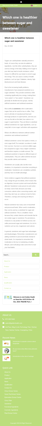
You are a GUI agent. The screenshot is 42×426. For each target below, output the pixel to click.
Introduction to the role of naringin (23, 356)
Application (7, 272)
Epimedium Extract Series (12, 397)
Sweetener (7, 403)
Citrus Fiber (8, 400)
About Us (7, 261)
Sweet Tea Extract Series (12, 394)
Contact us (7, 288)
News (6, 277)
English (35, 5)
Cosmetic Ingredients (11, 410)
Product (6, 266)
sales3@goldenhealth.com (13, 323)
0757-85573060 (10, 319)
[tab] (21, 261)
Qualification (8, 283)
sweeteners (17, 108)
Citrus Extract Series (11, 391)
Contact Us (8, 388)
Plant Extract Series (10, 413)
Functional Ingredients (11, 407)
